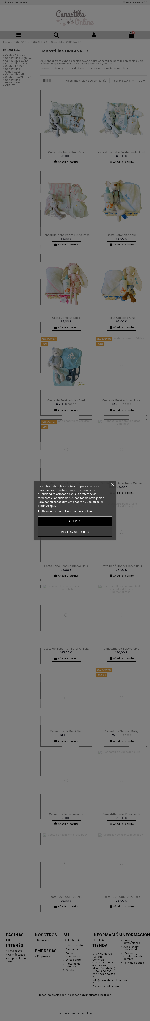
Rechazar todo (75, 531)
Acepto (75, 521)
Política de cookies (50, 511)
